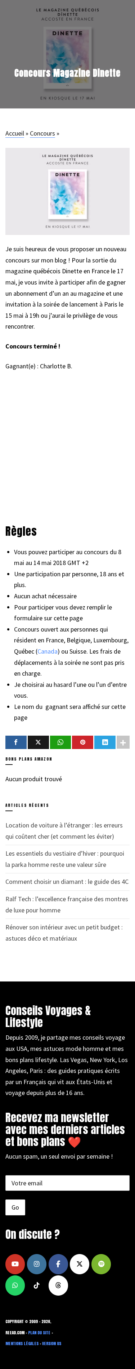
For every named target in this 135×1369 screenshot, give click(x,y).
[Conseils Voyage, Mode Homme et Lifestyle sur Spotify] (101, 1264)
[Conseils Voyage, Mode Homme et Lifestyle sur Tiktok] (36, 1285)
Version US (51, 1343)
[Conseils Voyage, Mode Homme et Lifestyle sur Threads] (58, 1285)
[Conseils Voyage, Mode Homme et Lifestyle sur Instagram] (36, 1264)
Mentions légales (22, 1343)
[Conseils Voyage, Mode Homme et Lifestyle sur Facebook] (58, 1264)
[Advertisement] (59, 447)
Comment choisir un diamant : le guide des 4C (67, 881)
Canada (47, 651)
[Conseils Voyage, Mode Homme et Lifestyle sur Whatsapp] (15, 1285)
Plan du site (39, 1333)
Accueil (14, 133)
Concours (42, 133)
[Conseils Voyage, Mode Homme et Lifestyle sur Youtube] (15, 1264)
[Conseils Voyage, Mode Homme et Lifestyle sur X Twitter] (79, 1264)
